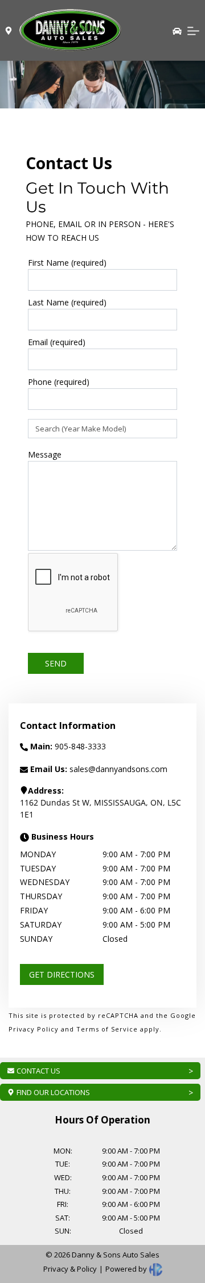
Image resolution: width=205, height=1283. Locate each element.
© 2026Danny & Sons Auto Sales (102, 1255)
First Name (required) (67, 262)
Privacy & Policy (70, 1269)
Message (45, 454)
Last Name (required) (67, 302)
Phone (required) (58, 381)
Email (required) (56, 342)
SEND (56, 663)
